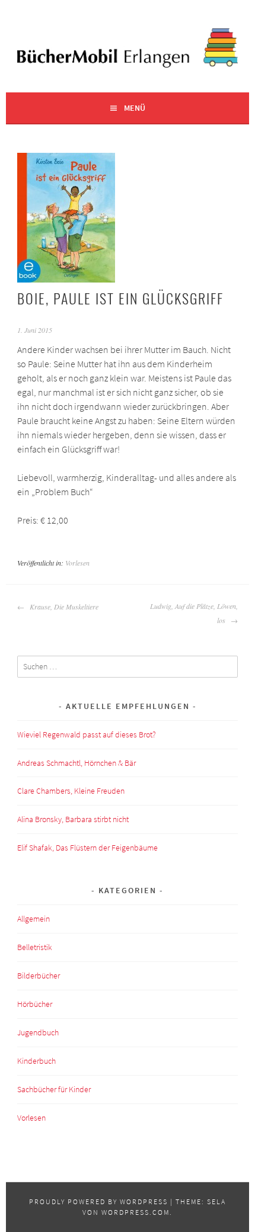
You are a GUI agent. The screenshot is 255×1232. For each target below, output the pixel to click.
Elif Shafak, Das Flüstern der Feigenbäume (87, 847)
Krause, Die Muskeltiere (62, 606)
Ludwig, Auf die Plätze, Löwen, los (193, 613)
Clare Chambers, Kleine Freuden (71, 790)
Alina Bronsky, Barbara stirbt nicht (73, 819)
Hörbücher (34, 1004)
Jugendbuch (38, 1032)
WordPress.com (135, 1212)
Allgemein (33, 918)
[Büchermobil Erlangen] (127, 64)
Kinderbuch (36, 1060)
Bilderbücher (38, 975)
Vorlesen (77, 562)
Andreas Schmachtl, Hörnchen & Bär (76, 763)
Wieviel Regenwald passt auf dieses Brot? (86, 734)
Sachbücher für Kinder (54, 1089)
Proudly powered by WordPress (98, 1201)
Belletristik (34, 947)
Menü (134, 107)
